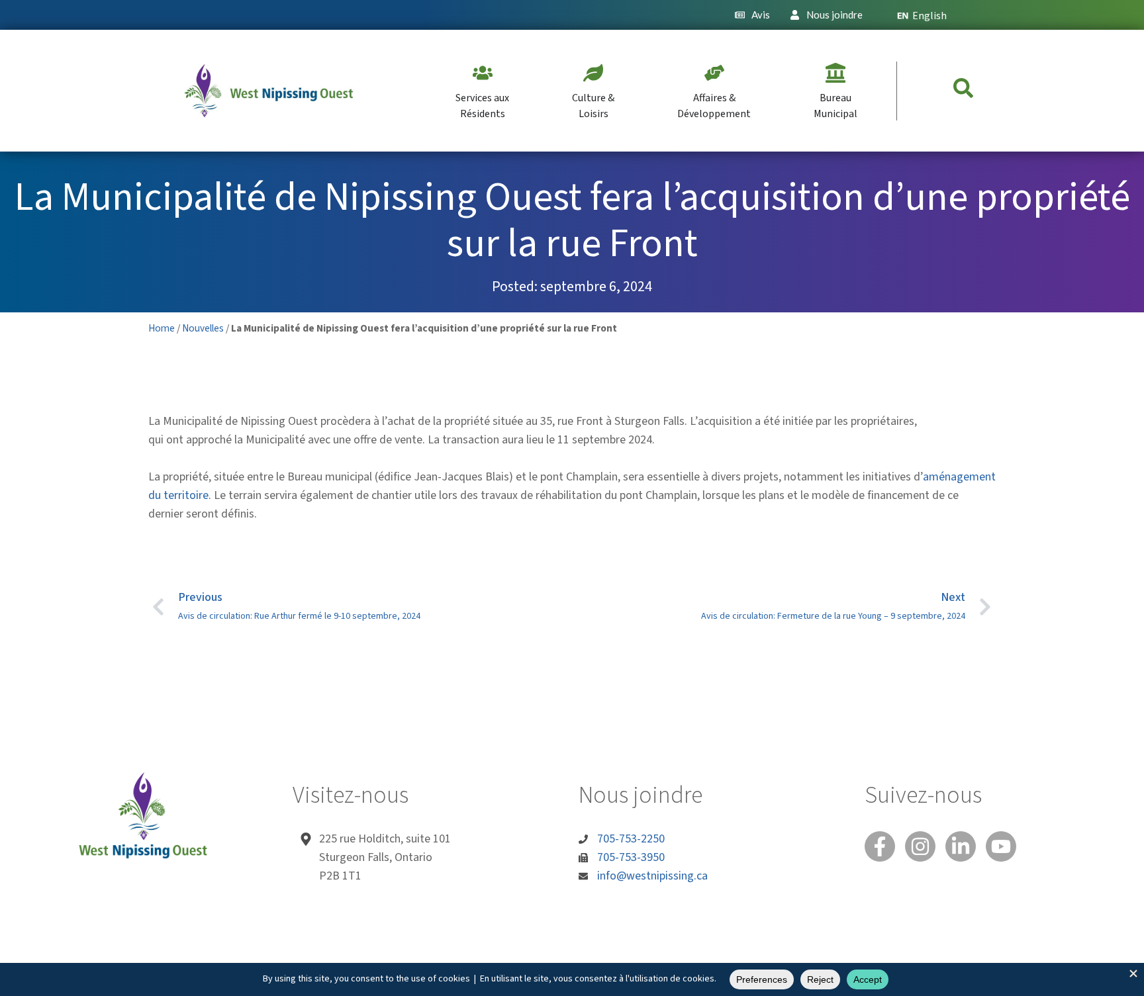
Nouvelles (203, 328)
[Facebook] (880, 846)
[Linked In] (960, 846)
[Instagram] (920, 846)
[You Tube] (1001, 846)
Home (161, 328)
